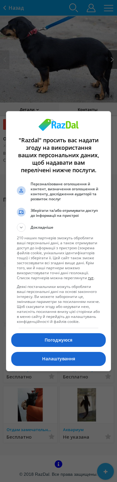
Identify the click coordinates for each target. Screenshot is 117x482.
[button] (58, 227)
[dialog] (58, 241)
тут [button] (91, 277)
